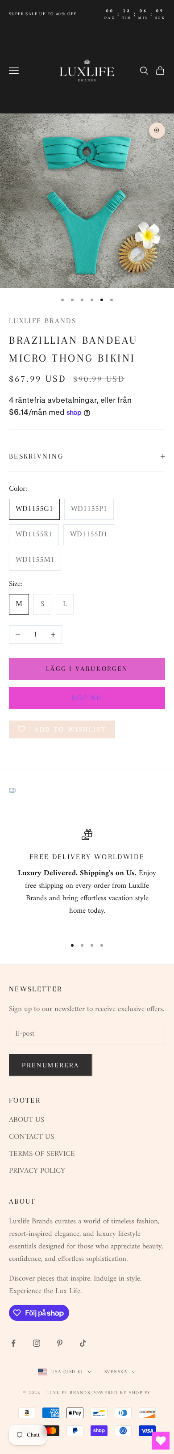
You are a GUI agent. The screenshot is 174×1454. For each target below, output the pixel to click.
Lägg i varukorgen (87, 669)
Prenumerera (50, 1065)
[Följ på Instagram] (36, 1343)
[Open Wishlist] (161, 1441)
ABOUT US (26, 1120)
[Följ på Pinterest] (59, 1343)
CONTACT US (31, 1137)
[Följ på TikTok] (83, 1343)
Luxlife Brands (42, 320)
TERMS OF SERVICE (42, 1154)
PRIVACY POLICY (37, 1171)
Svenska (116, 1371)
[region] (87, 879)
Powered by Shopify (121, 1392)
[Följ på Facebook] (13, 1343)
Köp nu (87, 698)
